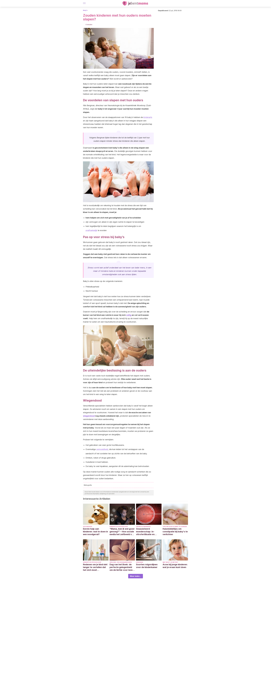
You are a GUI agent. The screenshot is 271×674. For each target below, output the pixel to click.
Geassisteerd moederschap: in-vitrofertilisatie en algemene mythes (145, 532)
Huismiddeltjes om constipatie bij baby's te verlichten (175, 532)
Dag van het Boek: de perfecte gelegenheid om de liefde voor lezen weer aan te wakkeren (122, 567)
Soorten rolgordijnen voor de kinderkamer (147, 566)
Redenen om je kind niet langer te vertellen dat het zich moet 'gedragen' (95, 567)
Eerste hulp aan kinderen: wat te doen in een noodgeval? (95, 532)
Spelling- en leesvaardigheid (121, 562)
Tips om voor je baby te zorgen (175, 526)
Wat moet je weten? (170, 562)
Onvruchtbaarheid (143, 526)
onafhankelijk (91, 230)
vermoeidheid (102, 449)
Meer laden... (135, 576)
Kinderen (139, 562)
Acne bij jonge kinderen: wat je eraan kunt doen (175, 566)
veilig (128, 315)
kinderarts (147, 117)
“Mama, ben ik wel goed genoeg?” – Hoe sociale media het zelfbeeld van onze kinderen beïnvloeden (122, 532)
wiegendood (89, 416)
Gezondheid (87, 526)
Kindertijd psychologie (119, 526)
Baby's (85, 10)
